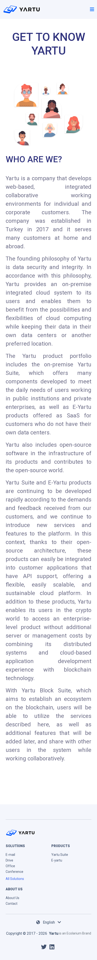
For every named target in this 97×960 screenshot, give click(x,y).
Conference (14, 872)
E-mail (10, 855)
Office (10, 866)
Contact (11, 903)
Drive (9, 860)
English (49, 922)
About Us (12, 898)
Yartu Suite (59, 855)
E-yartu (56, 860)
